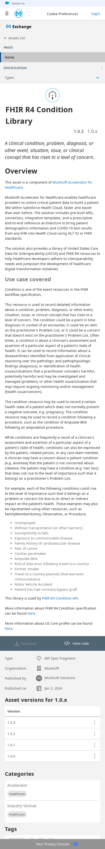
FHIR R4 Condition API (60, 598)
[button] (102, 68)
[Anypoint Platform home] (18, 14)
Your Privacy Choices (52, 844)
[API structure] (52, 78)
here (31, 613)
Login (95, 13)
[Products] (7, 14)
